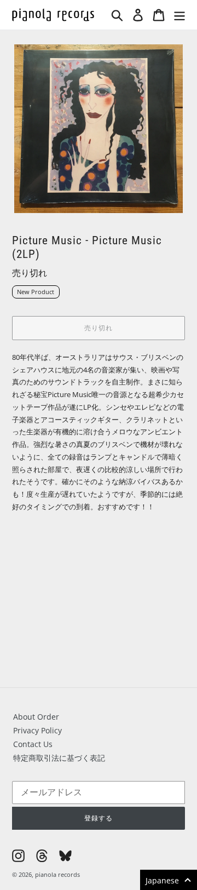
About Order (36, 716)
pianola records (57, 874)
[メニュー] (179, 15)
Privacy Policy (37, 730)
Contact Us (33, 744)
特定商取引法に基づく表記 (59, 758)
